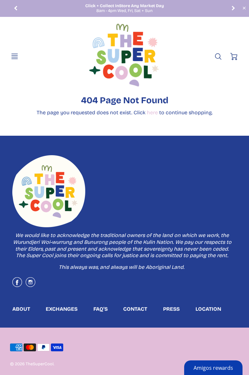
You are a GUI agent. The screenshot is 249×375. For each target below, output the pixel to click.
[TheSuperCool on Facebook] (17, 284)
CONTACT (135, 309)
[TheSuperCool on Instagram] (30, 284)
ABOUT (21, 309)
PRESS (171, 309)
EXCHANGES (61, 309)
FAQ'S (100, 309)
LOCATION (208, 309)
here (152, 112)
